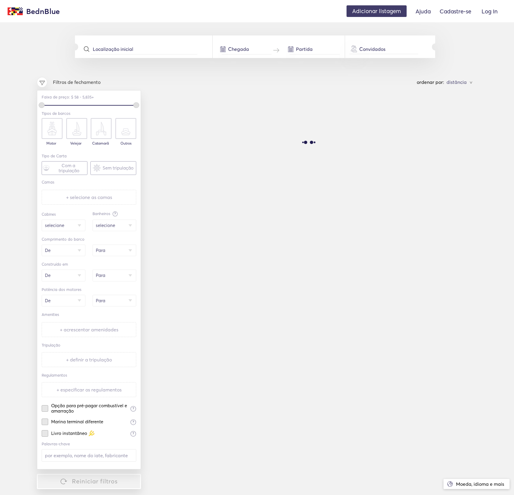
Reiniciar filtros (95, 481)
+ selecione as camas (89, 197)
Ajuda (423, 11)
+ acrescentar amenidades (89, 330)
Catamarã (100, 143)
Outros (125, 143)
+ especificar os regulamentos (89, 390)
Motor (51, 143)
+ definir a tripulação (89, 360)
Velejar (76, 143)
